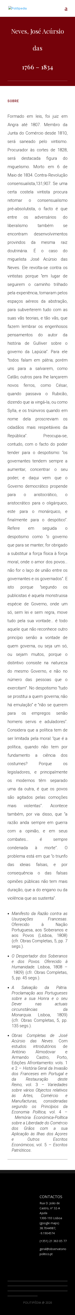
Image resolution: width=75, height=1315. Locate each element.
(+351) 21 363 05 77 (53, 1241)
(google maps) (49, 1223)
